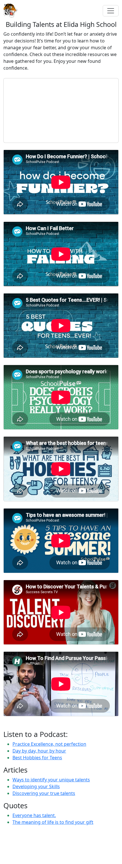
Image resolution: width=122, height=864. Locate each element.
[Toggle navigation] (111, 10)
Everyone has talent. (34, 815)
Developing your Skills (36, 786)
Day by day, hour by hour (39, 751)
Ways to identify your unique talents (51, 780)
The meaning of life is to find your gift (52, 822)
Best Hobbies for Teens (37, 757)
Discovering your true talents (43, 793)
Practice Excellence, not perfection (49, 744)
